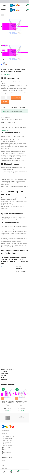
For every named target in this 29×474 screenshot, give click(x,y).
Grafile (3, 460)
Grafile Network (7, 457)
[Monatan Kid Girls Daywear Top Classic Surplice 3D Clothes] (21, 393)
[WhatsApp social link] (13, 122)
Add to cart (16, 97)
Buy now (5, 101)
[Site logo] (14, 5)
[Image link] (8, 426)
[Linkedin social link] (11, 122)
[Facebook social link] (5, 122)
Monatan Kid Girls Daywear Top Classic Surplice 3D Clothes (21, 402)
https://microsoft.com (21, 271)
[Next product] (6, 59)
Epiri (3, 463)
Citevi (3, 465)
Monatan (8, 407)
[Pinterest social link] (9, 122)
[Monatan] (21, 418)
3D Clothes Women (18, 56)
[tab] (5, 127)
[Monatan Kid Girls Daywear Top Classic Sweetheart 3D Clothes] (7, 393)
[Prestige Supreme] (7, 418)
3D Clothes (8, 56)
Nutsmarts (4, 468)
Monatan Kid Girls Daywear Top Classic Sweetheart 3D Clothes (8, 402)
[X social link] (7, 122)
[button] (2, 398)
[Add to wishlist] (12, 389)
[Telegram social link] (15, 122)
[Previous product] (2, 59)
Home (2, 56)
